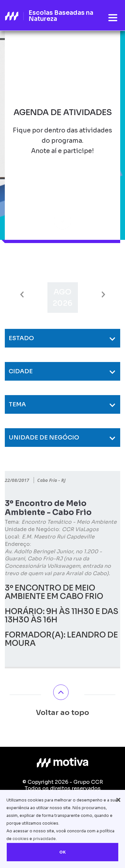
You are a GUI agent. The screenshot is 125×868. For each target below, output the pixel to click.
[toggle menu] (113, 18)
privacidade (44, 838)
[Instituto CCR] (62, 762)
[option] (62, 297)
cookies (21, 838)
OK (62, 852)
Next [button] (103, 295)
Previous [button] (22, 295)
